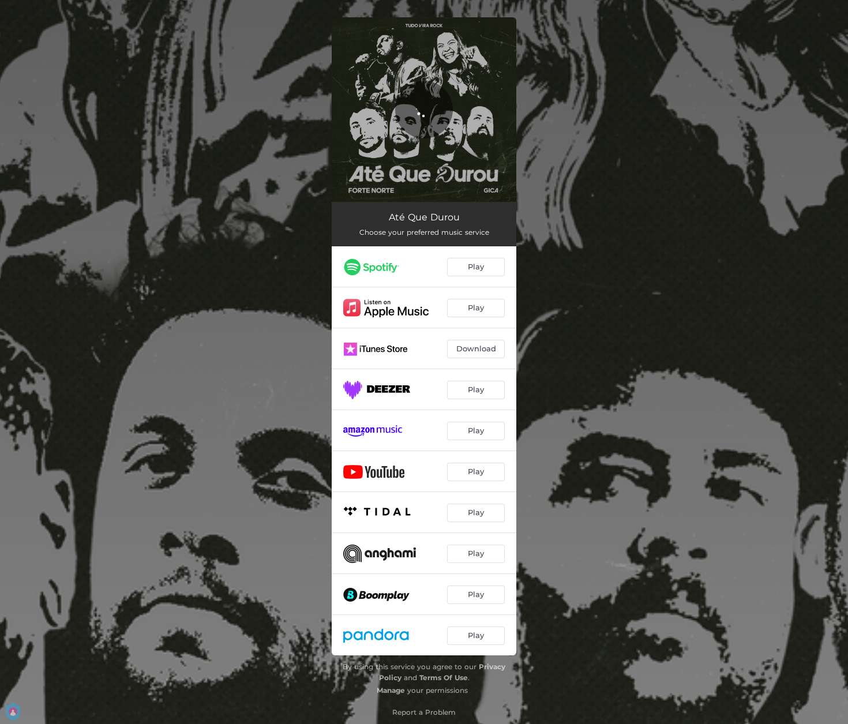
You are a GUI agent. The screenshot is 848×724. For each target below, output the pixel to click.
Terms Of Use (443, 677)
